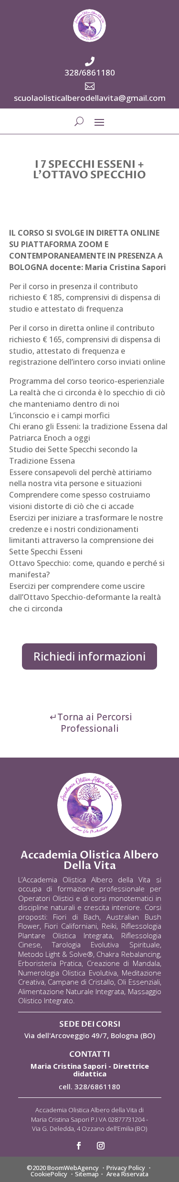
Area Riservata (127, 1174)
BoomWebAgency (73, 1167)
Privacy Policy (125, 1167)
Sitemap (87, 1174)
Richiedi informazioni (89, 656)
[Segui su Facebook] (78, 1145)
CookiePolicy (49, 1174)
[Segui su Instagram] (100, 1145)
